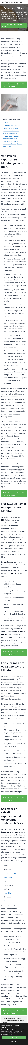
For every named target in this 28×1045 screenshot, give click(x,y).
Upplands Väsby (10, 873)
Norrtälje (7, 893)
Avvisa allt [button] (14, 1041)
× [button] (26, 1025)
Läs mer (11, 1034)
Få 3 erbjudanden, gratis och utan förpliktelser (12, 25)
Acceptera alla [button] (14, 1037)
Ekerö (6, 901)
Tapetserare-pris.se (9, 2)
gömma (6, 122)
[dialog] (14, 1034)
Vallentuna (8, 877)
